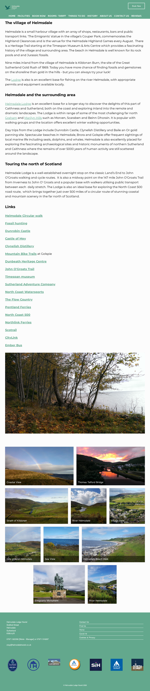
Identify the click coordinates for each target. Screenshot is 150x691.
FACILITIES (24, 17)
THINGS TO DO (76, 17)
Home (81, 629)
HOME (12, 17)
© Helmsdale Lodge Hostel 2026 (75, 685)
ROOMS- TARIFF (57, 17)
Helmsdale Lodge (18, 103)
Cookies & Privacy (87, 637)
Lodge (16, 79)
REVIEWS (136, 17)
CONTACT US (121, 17)
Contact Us (84, 622)
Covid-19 (83, 633)
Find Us (82, 625)
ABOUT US (106, 17)
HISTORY (92, 17)
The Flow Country (19, 299)
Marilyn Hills (33, 118)
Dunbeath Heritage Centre (26, 261)
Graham (11, 118)
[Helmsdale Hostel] (12, 7)
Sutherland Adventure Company (30, 284)
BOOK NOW (39, 17)
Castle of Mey (15, 238)
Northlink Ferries (18, 322)
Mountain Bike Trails (21, 254)
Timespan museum (20, 276)
